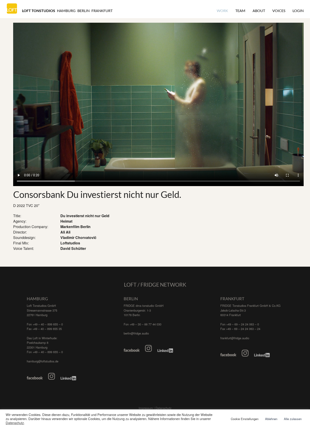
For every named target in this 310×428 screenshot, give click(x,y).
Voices (278, 10)
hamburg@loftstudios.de (42, 361)
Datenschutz (15, 423)
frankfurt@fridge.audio (234, 338)
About (259, 10)
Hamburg (66, 10)
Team (240, 10)
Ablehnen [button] (271, 419)
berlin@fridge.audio (136, 333)
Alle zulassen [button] (293, 419)
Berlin (83, 10)
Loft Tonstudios (38, 10)
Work (222, 10)
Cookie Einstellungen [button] (244, 419)
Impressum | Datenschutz (155, 408)
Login (298, 10)
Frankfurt (102, 10)
